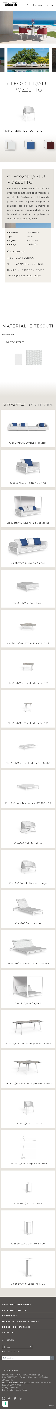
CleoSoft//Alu (33, 232)
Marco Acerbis (33, 240)
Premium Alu (32, 244)
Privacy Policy (8, 1390)
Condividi (17, 251)
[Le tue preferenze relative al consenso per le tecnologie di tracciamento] (5, 1404)
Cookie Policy (21, 1390)
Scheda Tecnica (22, 258)
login (16, 275)
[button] (47, 5)
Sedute (30, 236)
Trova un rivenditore (27, 264)
